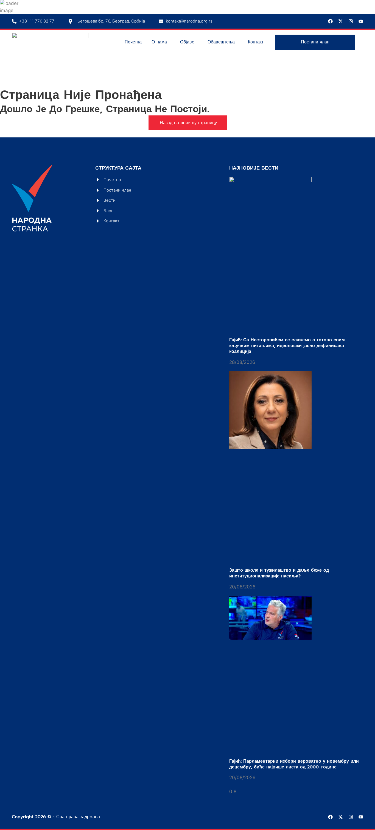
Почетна (133, 42)
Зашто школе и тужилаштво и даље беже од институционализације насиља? (279, 573)
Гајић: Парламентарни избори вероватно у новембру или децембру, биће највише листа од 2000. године (294, 764)
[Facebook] (330, 21)
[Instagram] (350, 21)
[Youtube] (361, 21)
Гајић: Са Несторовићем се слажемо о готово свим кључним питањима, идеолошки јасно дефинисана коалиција (287, 346)
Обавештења (221, 42)
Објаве (187, 42)
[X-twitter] (340, 21)
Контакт (256, 42)
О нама (159, 42)
